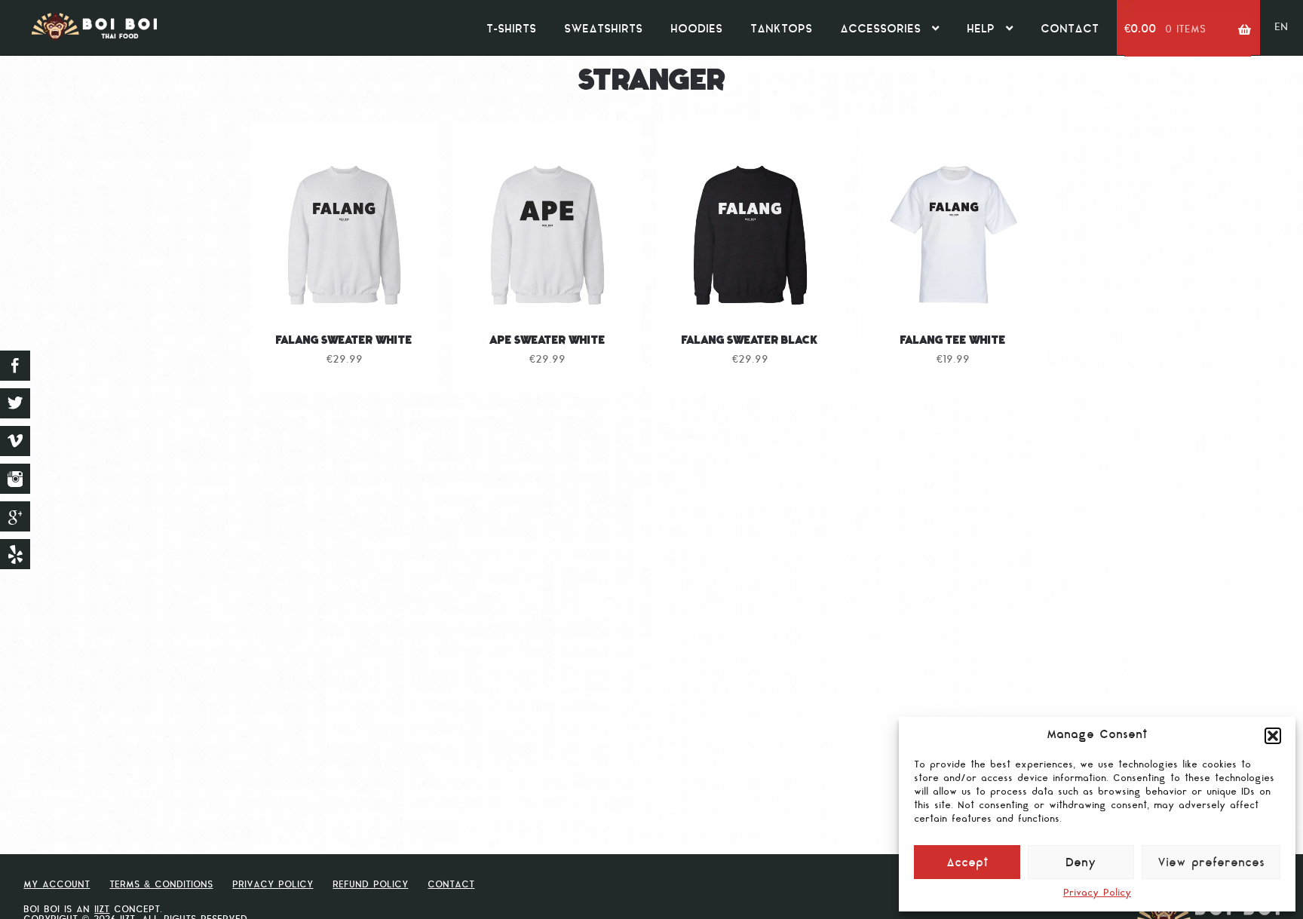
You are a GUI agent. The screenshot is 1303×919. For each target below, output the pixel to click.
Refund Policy (370, 885)
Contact (1070, 30)
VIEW (344, 288)
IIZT (101, 910)
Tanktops (781, 30)
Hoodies (696, 30)
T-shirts (511, 30)
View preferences (1211, 863)
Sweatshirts (603, 30)
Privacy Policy (1097, 893)
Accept (967, 863)
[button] (1272, 735)
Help (981, 30)
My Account (56, 885)
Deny (1080, 863)
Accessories (880, 30)
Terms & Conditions (161, 885)
